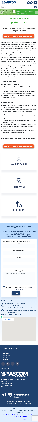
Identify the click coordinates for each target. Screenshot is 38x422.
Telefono (19, 264)
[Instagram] (13, 364)
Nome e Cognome (19, 250)
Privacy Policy (6, 414)
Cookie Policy (26, 414)
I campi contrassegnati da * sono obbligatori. (16, 241)
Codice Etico (23, 416)
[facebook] (28, 2)
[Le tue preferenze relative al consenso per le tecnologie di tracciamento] (1, 316)
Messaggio (19, 271)
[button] (1, 12)
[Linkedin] (8, 364)
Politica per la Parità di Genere (19, 418)
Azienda (19, 243)
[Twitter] (17, 364)
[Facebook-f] (3, 364)
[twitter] (31, 2)
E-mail (19, 257)
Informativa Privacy (16, 414)
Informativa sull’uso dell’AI (19, 420)
